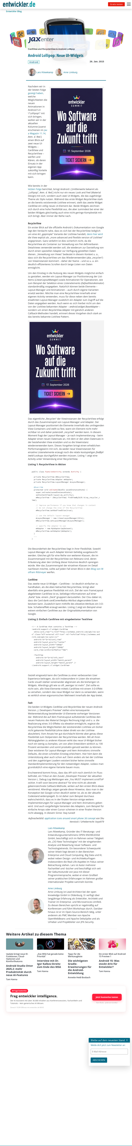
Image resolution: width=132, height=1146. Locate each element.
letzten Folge (35, 189)
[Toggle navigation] (19, 4)
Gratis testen (116, 4)
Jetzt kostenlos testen (107, 997)
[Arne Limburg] (59, 72)
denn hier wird (95, 234)
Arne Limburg (70, 72)
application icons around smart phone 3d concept (70, 818)
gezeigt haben (35, 93)
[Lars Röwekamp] (32, 72)
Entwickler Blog (14, 11)
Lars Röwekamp (44, 72)
